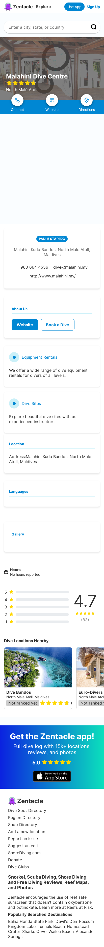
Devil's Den (66, 921)
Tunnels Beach (51, 926)
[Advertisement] (52, 168)
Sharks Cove (34, 931)
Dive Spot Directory (27, 810)
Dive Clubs (18, 866)
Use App (74, 7)
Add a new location (26, 831)
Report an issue (23, 838)
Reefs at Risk (79, 907)
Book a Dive (57, 324)
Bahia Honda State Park (31, 921)
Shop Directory (22, 824)
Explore (43, 6)
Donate (15, 859)
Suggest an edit (23, 845)
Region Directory (24, 817)
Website (25, 324)
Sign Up (93, 7)
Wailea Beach (61, 931)
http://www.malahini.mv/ (53, 275)
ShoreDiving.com (24, 852)
